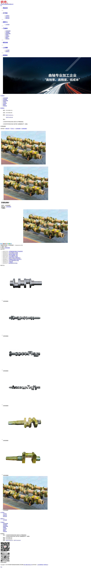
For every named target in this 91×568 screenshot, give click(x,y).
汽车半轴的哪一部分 (13, 255)
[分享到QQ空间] (5, 243)
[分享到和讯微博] (3, 243)
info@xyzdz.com (9, 540)
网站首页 (5, 8)
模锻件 (6, 37)
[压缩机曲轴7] (25, 509)
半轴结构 (10, 261)
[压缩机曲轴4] (25, 404)
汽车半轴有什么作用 (13, 252)
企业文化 (7, 16)
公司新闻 (7, 24)
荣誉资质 (7, 18)
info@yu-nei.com (9, 117)
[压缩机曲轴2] (25, 335)
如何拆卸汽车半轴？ (13, 263)
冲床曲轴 (7, 32)
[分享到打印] (11, 243)
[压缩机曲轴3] (25, 369)
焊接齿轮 (7, 38)
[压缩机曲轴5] (25, 439)
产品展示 (5, 28)
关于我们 (5, 13)
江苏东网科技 (40, 564)
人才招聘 (5, 47)
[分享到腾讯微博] (8, 243)
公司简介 (7, 15)
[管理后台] (46, 564)
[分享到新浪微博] (6, 243)
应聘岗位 (7, 51)
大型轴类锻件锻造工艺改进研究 (15, 251)
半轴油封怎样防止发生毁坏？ (15, 259)
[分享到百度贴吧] (2, 243)
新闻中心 (5, 22)
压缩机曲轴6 (7, 247)
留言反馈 (5, 42)
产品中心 (12, 128)
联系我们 (5, 55)
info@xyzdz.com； (10, 115)
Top (1, 566)
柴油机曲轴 (7, 33)
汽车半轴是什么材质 (13, 256)
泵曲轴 (6, 34)
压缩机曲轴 (7, 30)
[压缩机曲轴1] (25, 300)
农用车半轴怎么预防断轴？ (14, 257)
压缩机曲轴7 (24, 128)
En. (1, 5)
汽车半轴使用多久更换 (13, 260)
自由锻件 (7, 36)
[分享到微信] (9, 243)
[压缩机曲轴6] (25, 474)
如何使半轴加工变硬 (13, 254)
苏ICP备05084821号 (28, 564)
